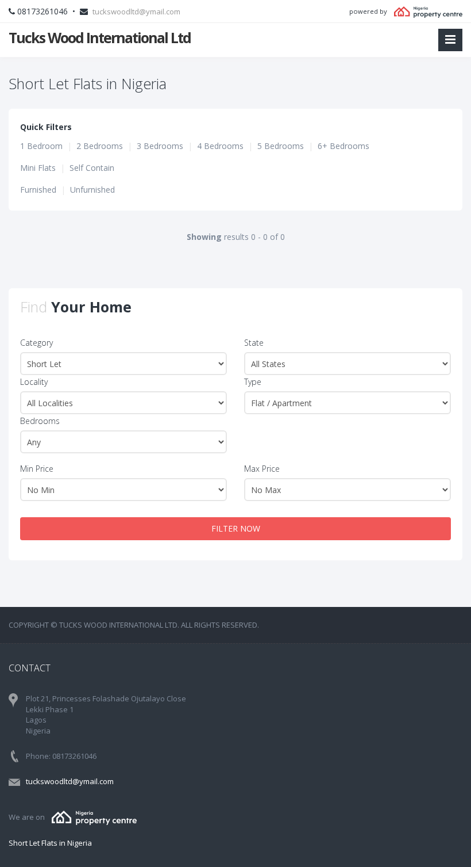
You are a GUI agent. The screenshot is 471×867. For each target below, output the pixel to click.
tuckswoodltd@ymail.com (136, 11)
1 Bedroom (41, 145)
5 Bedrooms (280, 145)
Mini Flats (38, 167)
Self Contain (92, 167)
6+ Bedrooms (343, 145)
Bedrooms (40, 420)
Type (252, 381)
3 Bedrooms (160, 145)
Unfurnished (92, 189)
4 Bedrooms (220, 145)
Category (36, 342)
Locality (34, 381)
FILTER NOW (235, 528)
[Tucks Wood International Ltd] (94, 817)
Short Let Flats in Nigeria (50, 843)
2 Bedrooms (99, 145)
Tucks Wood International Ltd (100, 37)
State (254, 342)
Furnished (38, 189)
